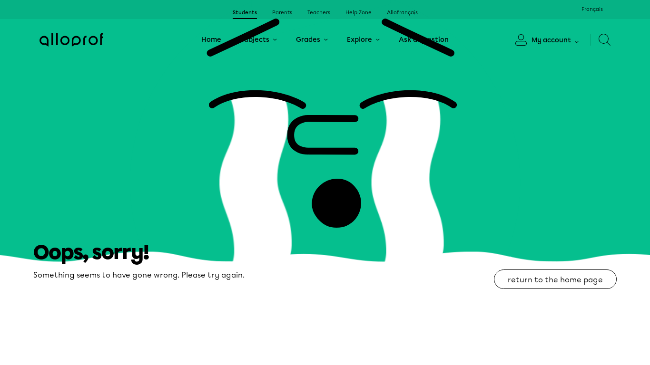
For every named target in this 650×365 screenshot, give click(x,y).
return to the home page (555, 279)
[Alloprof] (71, 40)
